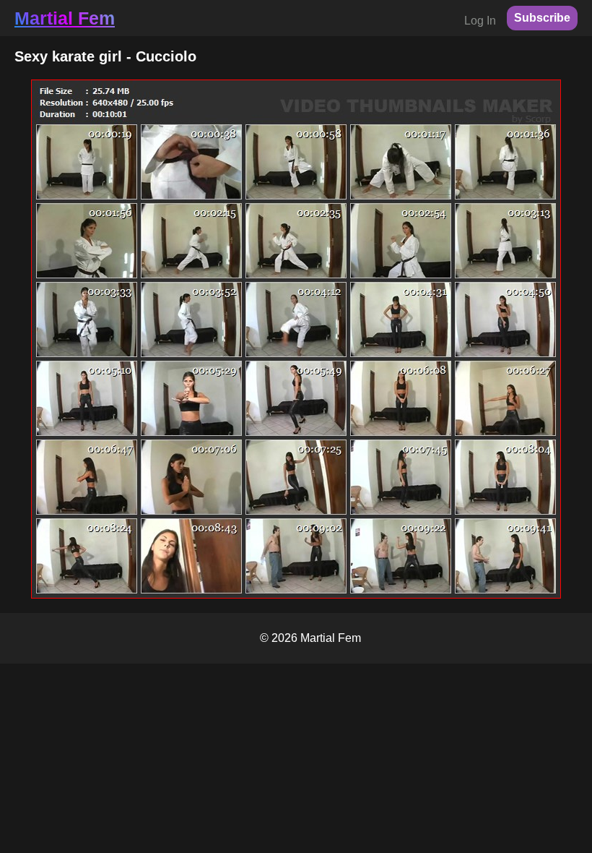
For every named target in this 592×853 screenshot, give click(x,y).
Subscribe (542, 18)
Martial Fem (64, 18)
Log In (480, 20)
